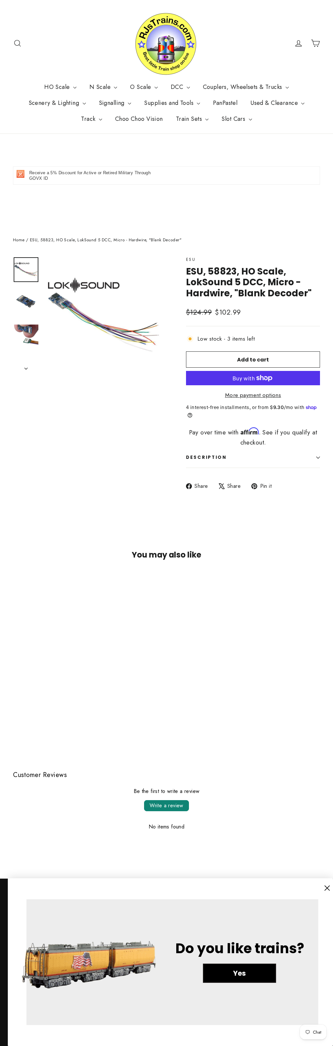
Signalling (113, 103)
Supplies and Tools (169, 103)
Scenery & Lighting (55, 103)
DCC (178, 87)
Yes (239, 973)
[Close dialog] (327, 888)
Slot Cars (234, 119)
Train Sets (190, 119)
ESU (190, 259)
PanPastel (225, 103)
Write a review (166, 805)
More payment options (253, 395)
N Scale (100, 87)
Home (19, 240)
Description (206, 457)
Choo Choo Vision (139, 119)
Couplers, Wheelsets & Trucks (243, 87)
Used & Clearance (275, 103)
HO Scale (58, 87)
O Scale (141, 87)
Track (89, 119)
